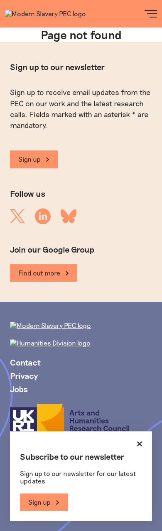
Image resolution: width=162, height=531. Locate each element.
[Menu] (151, 14)
